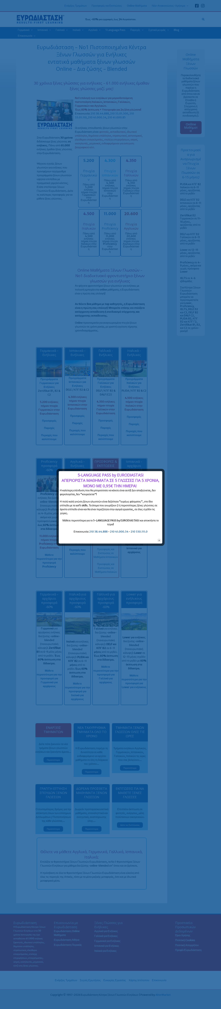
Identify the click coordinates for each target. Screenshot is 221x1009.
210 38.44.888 (98, 531)
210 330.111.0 (139, 531)
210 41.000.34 (119, 531)
